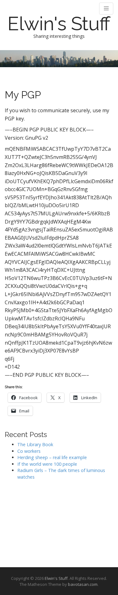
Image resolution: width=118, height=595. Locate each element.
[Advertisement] (36, 521)
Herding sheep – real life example (52, 457)
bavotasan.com (83, 584)
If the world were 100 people (47, 464)
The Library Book (35, 444)
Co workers (29, 451)
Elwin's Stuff (59, 24)
